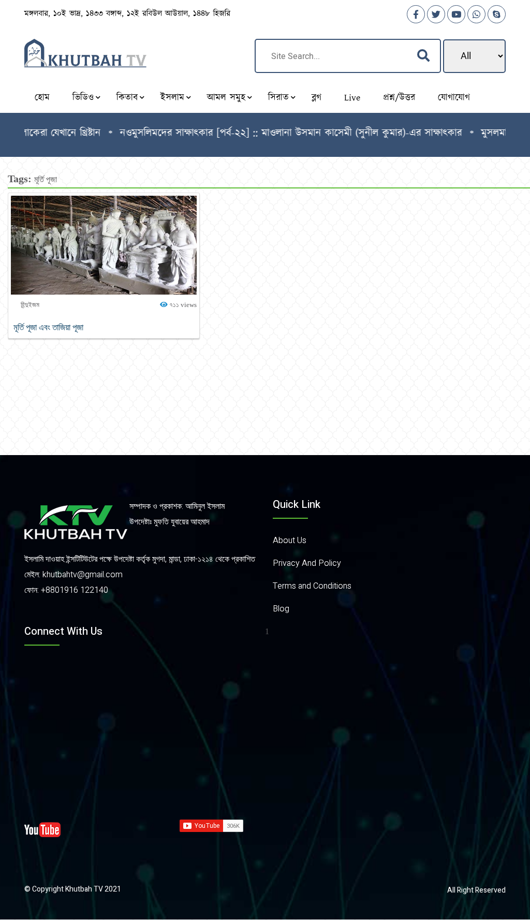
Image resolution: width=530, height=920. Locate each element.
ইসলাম (172, 98)
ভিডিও (83, 98)
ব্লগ (316, 98)
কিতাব (127, 98)
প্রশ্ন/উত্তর (399, 98)
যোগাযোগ (454, 98)
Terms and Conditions (312, 586)
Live (352, 98)
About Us (289, 540)
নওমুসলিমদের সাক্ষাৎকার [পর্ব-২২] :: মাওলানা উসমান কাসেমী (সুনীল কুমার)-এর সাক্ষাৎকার (275, 133)
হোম (42, 98)
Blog (281, 609)
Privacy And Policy (307, 563)
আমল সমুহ (226, 98)
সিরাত (278, 98)
